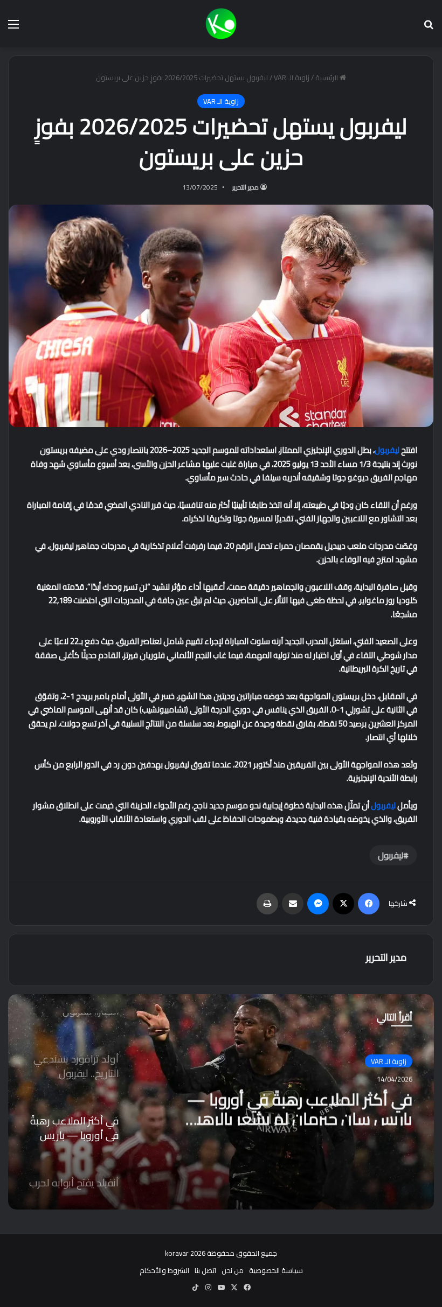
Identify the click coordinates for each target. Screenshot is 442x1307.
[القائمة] (13, 28)
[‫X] (343, 903)
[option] (221, 1102)
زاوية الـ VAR (291, 77)
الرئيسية (327, 77)
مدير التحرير (245, 187)
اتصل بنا (205, 1270)
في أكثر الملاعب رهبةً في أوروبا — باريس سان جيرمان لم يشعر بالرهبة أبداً (299, 1106)
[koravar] (221, 24)
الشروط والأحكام (164, 1270)
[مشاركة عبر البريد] (292, 903)
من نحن (233, 1270)
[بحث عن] (428, 28)
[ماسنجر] (318, 903)
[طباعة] (267, 903)
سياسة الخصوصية (276, 1270)
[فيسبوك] (368, 903)
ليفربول (387, 450)
